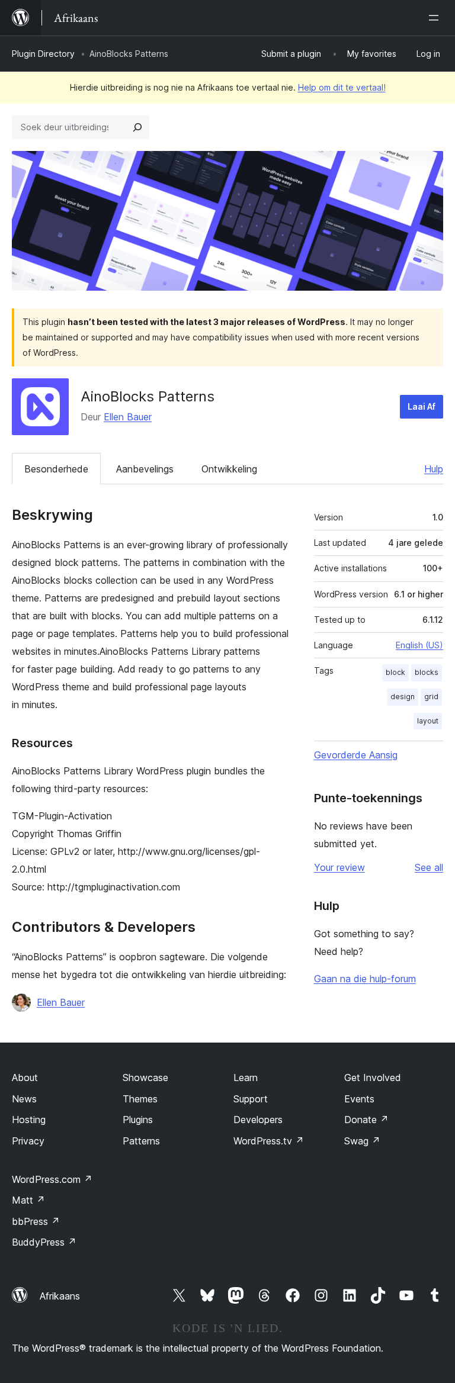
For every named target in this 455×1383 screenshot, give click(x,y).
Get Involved (372, 1077)
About (25, 1077)
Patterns (141, 1141)
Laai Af (421, 406)
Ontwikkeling (229, 469)
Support (250, 1099)
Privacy (28, 1141)
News (24, 1099)
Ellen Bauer (128, 417)
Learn (245, 1077)
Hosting (29, 1119)
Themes (140, 1099)
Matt (28, 1200)
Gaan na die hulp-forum (365, 979)
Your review (339, 867)
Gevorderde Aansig (356, 755)
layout (427, 720)
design (402, 696)
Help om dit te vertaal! (342, 87)
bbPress (36, 1221)
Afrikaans (60, 1296)
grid (431, 696)
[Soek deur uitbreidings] (137, 127)
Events (359, 1099)
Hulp (433, 469)
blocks (426, 672)
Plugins (138, 1119)
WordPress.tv (268, 1141)
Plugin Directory (43, 54)
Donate (366, 1119)
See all (429, 867)
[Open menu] (436, 18)
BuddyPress (44, 1242)
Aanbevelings (145, 469)
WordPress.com (52, 1179)
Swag (362, 1141)
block (395, 672)
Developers (258, 1119)
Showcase (145, 1077)
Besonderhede (56, 469)
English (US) (419, 645)
